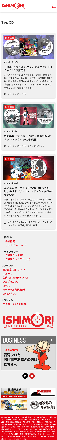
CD (9, 94)
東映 (35, 225)
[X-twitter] (25, 376)
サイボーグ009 (19, 94)
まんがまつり (34, 222)
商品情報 (9, 37)
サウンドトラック (35, 146)
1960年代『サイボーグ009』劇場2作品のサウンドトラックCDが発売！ (28, 137)
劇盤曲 (21, 225)
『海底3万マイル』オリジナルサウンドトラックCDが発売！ (28, 68)
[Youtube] (32, 376)
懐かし (28, 225)
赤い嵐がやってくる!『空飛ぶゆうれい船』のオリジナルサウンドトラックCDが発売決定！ (28, 191)
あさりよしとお (19, 222)
